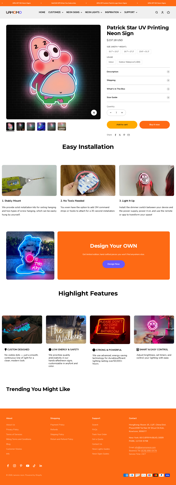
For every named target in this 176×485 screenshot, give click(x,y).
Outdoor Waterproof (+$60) (129, 61)
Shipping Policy (57, 434)
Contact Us (97, 444)
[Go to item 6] (62, 126)
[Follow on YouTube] (27, 465)
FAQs (94, 429)
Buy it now (154, 124)
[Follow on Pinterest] (21, 465)
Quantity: (111, 106)
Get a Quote (97, 439)
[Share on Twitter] (120, 135)
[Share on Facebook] (115, 135)
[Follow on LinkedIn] (41, 465)
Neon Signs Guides (100, 453)
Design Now (114, 264)
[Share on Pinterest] (124, 135)
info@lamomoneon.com (145, 447)
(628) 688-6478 (149, 450)
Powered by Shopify (33, 475)
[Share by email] (128, 135)
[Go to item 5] (51, 126)
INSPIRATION (112, 12)
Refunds (54, 429)
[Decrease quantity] (110, 113)
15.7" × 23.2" (114, 51)
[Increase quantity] (122, 113)
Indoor (111, 61)
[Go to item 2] (20, 126)
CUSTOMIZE (54, 12)
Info (8, 453)
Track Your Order (99, 434)
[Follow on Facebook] (8, 465)
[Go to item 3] (31, 126)
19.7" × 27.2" (129, 51)
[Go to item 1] (10, 126)
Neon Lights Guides (101, 449)
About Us (10, 424)
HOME (42, 12)
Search (95, 424)
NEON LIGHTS (92, 12)
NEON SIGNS (72, 12)
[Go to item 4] (41, 126)
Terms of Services (14, 434)
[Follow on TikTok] (34, 465)
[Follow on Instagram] (14, 465)
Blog (8, 444)
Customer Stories (14, 449)
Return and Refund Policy (61, 439)
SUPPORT (129, 12)
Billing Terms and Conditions (18, 439)
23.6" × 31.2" (144, 51)
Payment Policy (57, 424)
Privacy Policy (12, 429)
